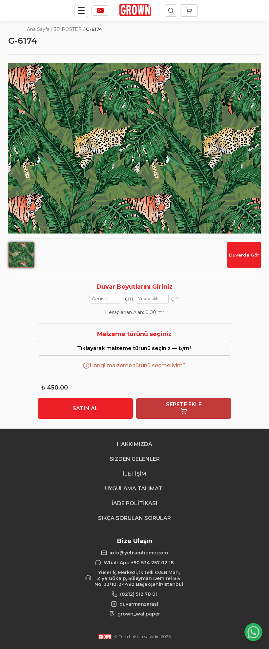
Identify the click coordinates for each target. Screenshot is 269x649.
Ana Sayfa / (39, 29)
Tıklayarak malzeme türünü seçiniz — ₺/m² (134, 348)
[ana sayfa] (135, 14)
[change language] (100, 10)
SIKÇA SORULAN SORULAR (134, 518)
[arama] (171, 10)
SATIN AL (85, 408)
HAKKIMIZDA (134, 444)
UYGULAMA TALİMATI (134, 488)
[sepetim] (189, 10)
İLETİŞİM (134, 474)
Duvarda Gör (244, 254)
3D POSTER (68, 29)
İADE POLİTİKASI (134, 503)
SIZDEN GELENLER (135, 459)
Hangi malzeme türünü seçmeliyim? (138, 365)
